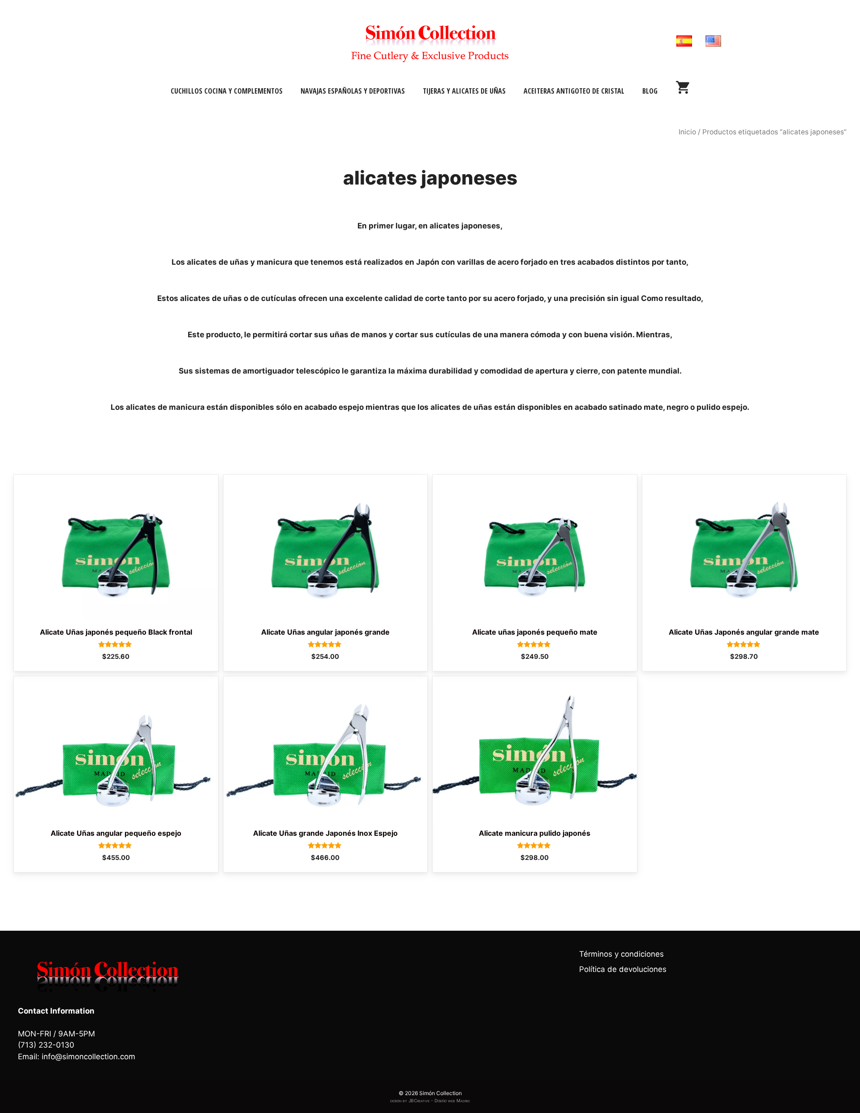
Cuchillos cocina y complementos (227, 91)
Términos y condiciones (621, 954)
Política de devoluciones (622, 969)
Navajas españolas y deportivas (353, 91)
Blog (650, 91)
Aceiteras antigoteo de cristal (574, 91)
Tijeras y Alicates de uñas (464, 91)
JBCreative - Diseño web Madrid (439, 1100)
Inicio (687, 132)
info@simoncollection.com (88, 1056)
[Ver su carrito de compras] (682, 90)
